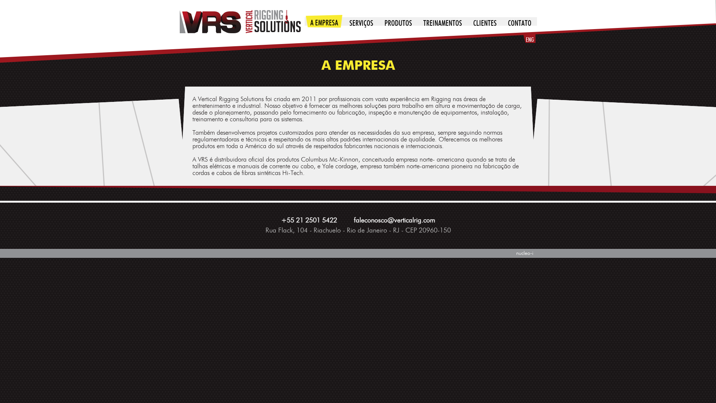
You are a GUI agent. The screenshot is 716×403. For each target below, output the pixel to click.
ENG (530, 40)
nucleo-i (524, 253)
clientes (485, 23)
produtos (398, 23)
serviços (361, 23)
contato (519, 23)
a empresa (324, 23)
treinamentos (442, 23)
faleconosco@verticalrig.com (394, 220)
